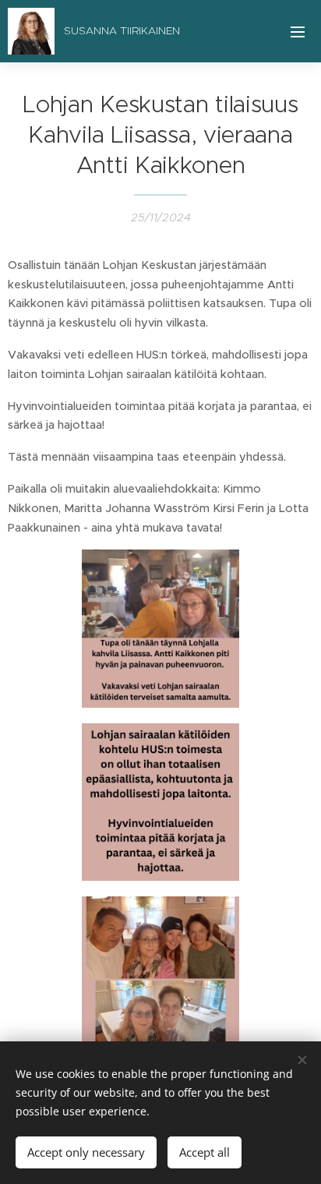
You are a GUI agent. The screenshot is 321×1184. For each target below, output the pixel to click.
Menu (297, 31)
